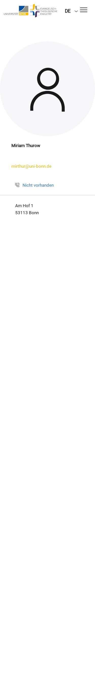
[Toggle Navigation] (83, 10)
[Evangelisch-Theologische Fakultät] (30, 10)
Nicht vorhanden (38, 185)
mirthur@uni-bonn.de (31, 166)
